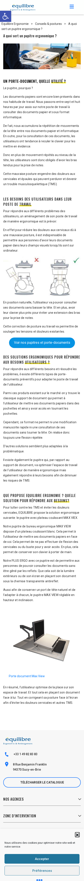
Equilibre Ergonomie (15, 24)
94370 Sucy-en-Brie (27, 769)
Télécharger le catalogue (42, 782)
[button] (77, 834)
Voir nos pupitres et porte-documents (42, 343)
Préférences (42, 871)
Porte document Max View (27, 676)
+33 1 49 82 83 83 (25, 754)
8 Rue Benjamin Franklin (30, 764)
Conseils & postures (48, 24)
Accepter (42, 859)
